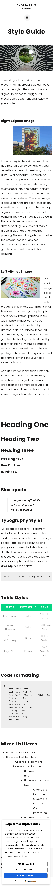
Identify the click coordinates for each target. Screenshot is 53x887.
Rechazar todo (25, 869)
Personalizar (25, 864)
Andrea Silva (26, 5)
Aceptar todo (26, 875)
